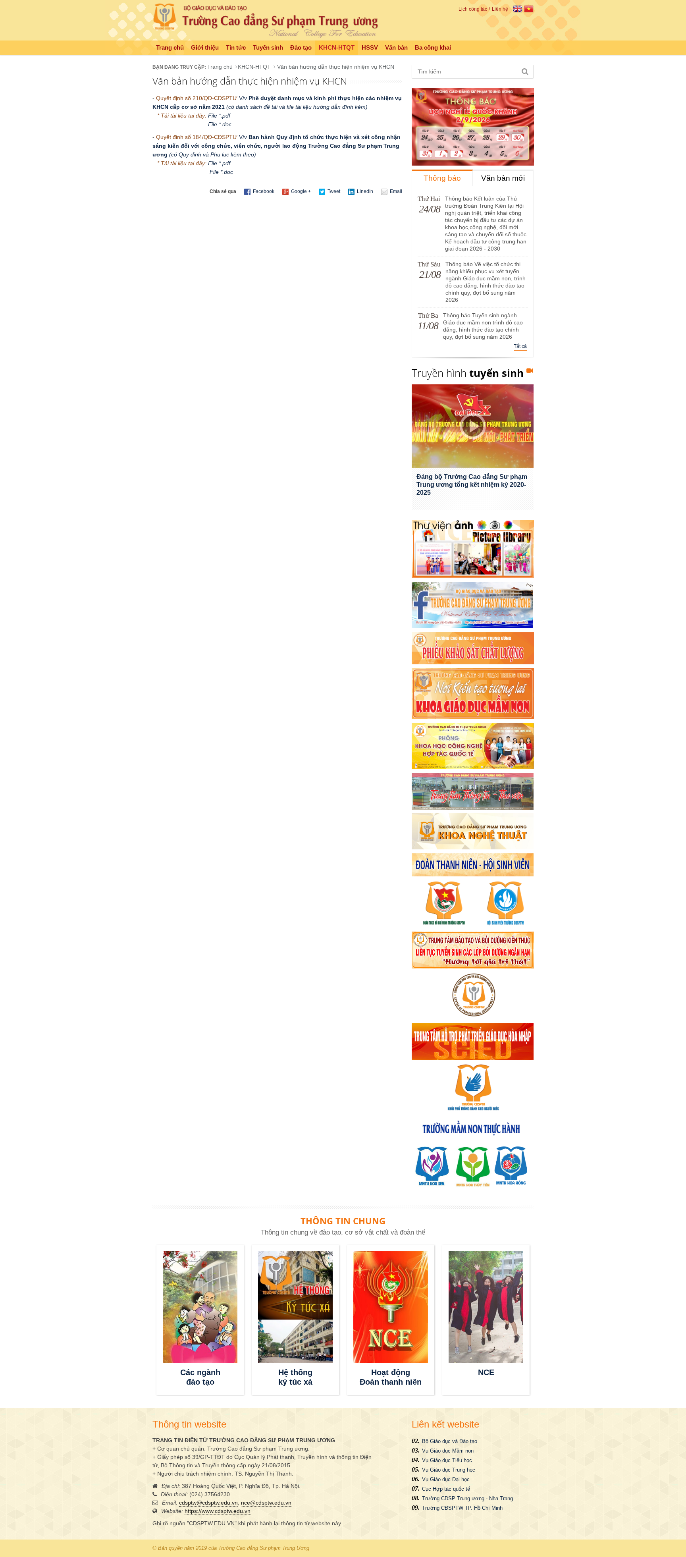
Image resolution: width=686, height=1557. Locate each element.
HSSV (370, 47)
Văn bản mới (503, 178)
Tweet (333, 191)
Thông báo (442, 178)
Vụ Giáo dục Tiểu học (447, 1460)
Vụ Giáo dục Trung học (448, 1470)
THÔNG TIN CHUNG (343, 1221)
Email (395, 191)
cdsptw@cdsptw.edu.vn (208, 1502)
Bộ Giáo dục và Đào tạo (449, 1441)
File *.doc (221, 124)
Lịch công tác (473, 9)
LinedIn (364, 191)
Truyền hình (468, 373)
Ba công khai (433, 47)
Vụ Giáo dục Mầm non (448, 1451)
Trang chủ (170, 47)
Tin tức (236, 47)
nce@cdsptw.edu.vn (266, 1502)
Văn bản (396, 47)
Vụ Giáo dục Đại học (446, 1479)
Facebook (263, 191)
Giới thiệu (205, 47)
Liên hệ (500, 9)
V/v (276, 146)
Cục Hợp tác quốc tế (446, 1489)
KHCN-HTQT (337, 47)
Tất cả (520, 346)
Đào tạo (301, 47)
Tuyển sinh (268, 47)
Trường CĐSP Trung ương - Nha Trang (467, 1498)
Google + (300, 191)
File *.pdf (219, 115)
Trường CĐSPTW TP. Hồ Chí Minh (462, 1508)
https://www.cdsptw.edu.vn (218, 1511)
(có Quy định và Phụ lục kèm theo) (212, 154)
